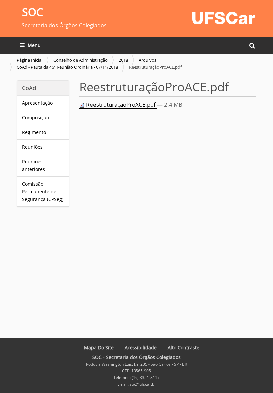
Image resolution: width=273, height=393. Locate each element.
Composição (35, 117)
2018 (123, 60)
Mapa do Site (99, 347)
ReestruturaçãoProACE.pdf (121, 104)
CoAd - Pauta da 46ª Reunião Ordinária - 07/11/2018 (67, 67)
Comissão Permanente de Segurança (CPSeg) (42, 191)
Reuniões (32, 147)
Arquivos (147, 60)
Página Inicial (29, 60)
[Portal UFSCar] (223, 17)
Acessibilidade (141, 347)
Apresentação (38, 103)
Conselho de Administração (80, 60)
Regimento (34, 132)
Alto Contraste (183, 347)
